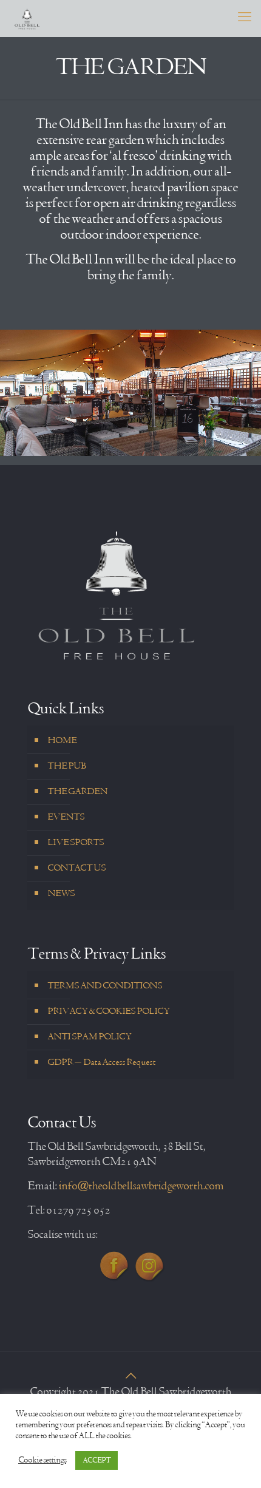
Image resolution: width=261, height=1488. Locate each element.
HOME (61, 740)
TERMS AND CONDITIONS (104, 985)
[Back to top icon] (130, 1377)
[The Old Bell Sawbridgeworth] (26, 18)
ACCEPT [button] (96, 1460)
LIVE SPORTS (75, 842)
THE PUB (66, 766)
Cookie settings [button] (42, 1460)
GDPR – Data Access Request (101, 1062)
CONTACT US (76, 868)
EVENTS (65, 817)
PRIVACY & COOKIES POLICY (108, 1011)
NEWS (61, 893)
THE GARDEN (77, 791)
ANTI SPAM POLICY (89, 1036)
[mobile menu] (244, 18)
